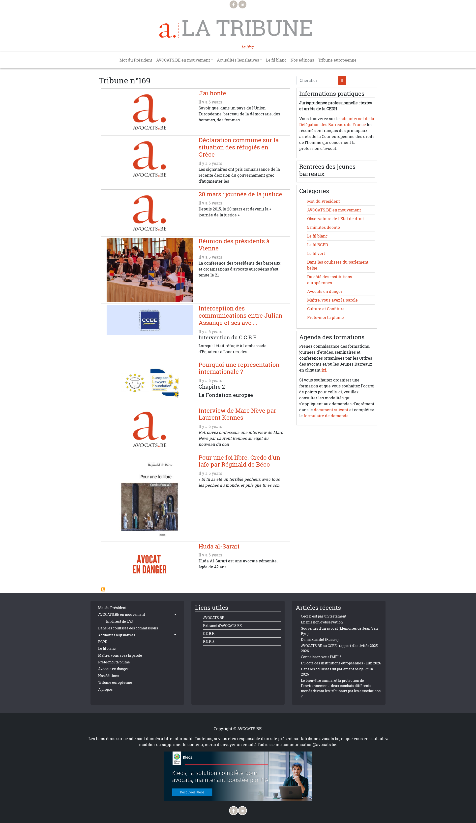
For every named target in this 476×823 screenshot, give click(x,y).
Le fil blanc (276, 60)
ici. (324, 370)
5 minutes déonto (323, 227)
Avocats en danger (324, 291)
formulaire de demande (326, 415)
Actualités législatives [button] (238, 60)
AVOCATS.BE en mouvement (334, 210)
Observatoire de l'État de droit (335, 218)
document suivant (331, 409)
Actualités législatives (116, 635)
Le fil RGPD (317, 244)
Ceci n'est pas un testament (323, 616)
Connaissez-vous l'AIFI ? (321, 656)
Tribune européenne (337, 60)
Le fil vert (316, 253)
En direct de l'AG (119, 621)
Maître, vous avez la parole (332, 300)
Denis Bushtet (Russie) (319, 639)
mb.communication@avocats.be (306, 744)
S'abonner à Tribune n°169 (103, 589)
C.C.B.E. (209, 633)
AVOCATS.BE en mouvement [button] (183, 60)
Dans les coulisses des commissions (128, 628)
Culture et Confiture (326, 308)
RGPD (102, 641)
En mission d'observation (322, 622)
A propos (105, 689)
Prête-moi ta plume (325, 317)
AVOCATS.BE (213, 617)
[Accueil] (169, 30)
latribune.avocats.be (320, 738)
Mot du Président (135, 60)
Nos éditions (302, 60)
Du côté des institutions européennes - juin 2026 (341, 663)
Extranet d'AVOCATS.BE (222, 625)
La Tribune (247, 28)
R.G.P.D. (208, 641)
